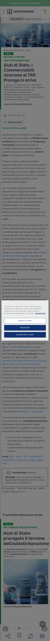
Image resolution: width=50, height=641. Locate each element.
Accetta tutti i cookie (25, 335)
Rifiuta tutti (24, 328)
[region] (25, 320)
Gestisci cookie (25, 321)
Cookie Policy (40, 313)
